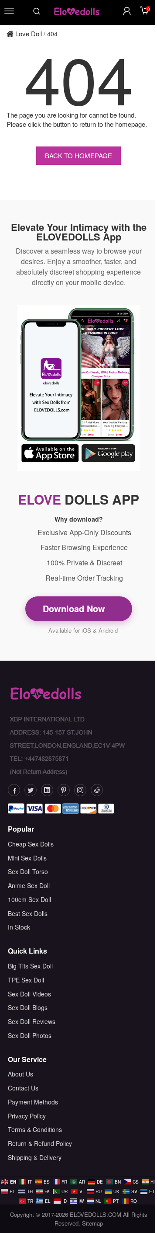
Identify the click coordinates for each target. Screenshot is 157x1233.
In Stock (19, 927)
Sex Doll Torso (28, 871)
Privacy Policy (27, 1115)
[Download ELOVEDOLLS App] (78, 388)
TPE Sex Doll (26, 979)
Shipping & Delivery (34, 1157)
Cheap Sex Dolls (31, 843)
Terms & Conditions (35, 1129)
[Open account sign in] (127, 11)
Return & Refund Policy (40, 1143)
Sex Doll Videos (29, 993)
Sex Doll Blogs (28, 1007)
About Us (20, 1073)
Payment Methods (33, 1101)
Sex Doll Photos (29, 1035)
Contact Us (23, 1087)
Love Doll (28, 33)
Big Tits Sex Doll (30, 965)
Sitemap (92, 1223)
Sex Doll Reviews (31, 1021)
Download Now (75, 608)
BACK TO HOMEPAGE (78, 155)
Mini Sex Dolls (27, 857)
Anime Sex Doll (29, 885)
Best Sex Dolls (28, 913)
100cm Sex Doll (29, 899)
